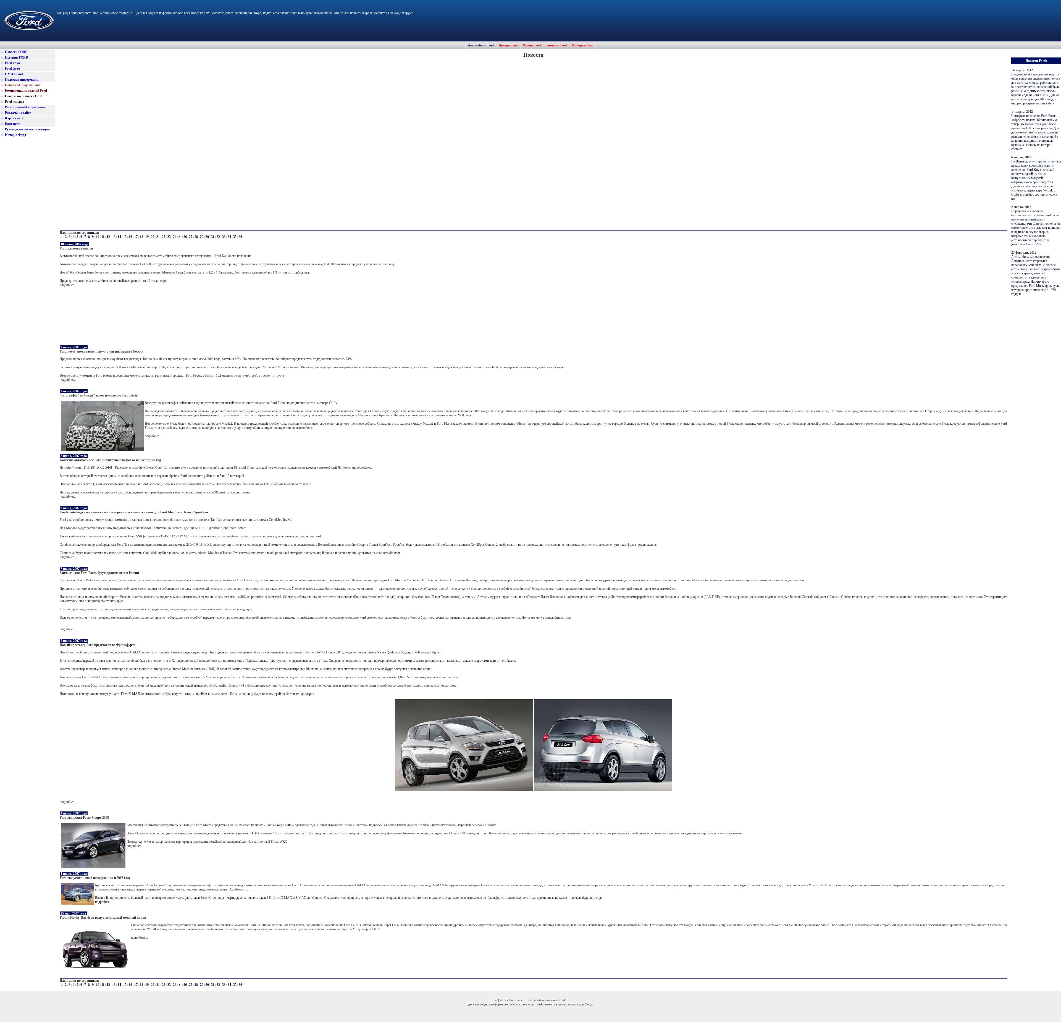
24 (174, 237)
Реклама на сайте (18, 113)
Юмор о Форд (15, 135)
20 (152, 237)
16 (130, 237)
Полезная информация (22, 80)
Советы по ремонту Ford (23, 96)
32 (218, 237)
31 (212, 237)
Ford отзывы (14, 102)
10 (97, 237)
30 (207, 237)
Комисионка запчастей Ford (26, 91)
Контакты (12, 124)
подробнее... (68, 285)
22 (163, 237)
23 (169, 237)
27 (190, 237)
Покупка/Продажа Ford (22, 85)
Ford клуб (12, 63)
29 (201, 237)
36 (240, 237)
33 (223, 237)
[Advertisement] (27, 225)
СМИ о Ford (14, 74)
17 (136, 237)
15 (125, 237)
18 (141, 237)
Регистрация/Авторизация (25, 107)
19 (147, 237)
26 (185, 237)
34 (229, 237)
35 (235, 237)
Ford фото (12, 68)
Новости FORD (16, 52)
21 (158, 237)
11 (102, 237)
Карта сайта (14, 118)
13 (113, 237)
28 (196, 237)
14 (119, 237)
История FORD (16, 57)
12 (108, 237)
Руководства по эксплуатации (27, 129)
